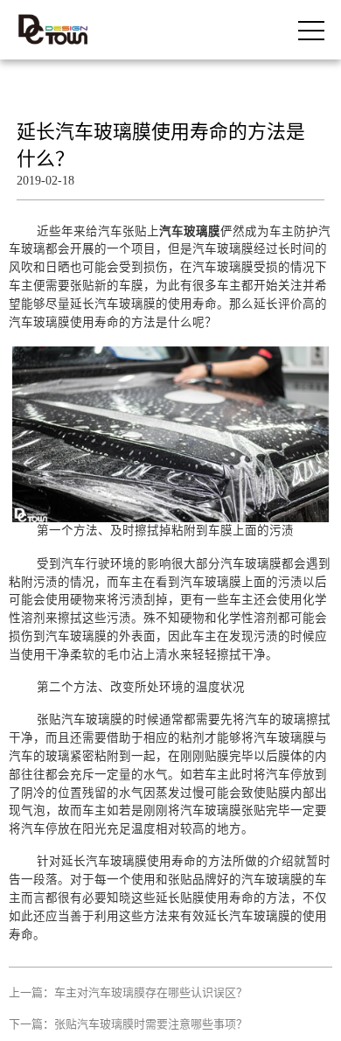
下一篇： (128, 1024)
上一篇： (128, 992)
